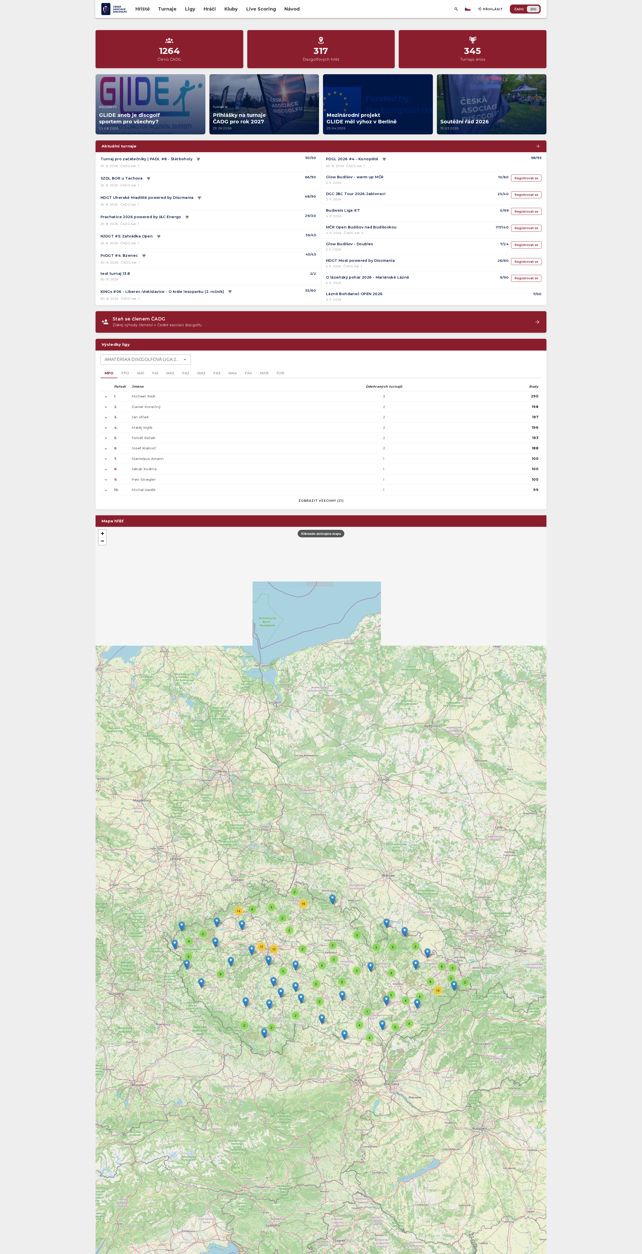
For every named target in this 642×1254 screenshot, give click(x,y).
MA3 (201, 373)
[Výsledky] (198, 159)
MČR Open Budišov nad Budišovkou (361, 227)
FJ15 (280, 373)
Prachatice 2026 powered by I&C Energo (141, 217)
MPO (109, 373)
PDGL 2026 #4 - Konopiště (352, 159)
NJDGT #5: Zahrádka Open (127, 236)
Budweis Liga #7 (343, 210)
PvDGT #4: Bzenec (119, 255)
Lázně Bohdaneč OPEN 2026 (354, 294)
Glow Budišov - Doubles (349, 244)
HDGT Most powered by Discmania (360, 260)
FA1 (155, 373)
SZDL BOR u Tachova (121, 178)
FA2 (185, 373)
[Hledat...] (456, 9)
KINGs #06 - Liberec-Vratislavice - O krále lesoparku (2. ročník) (162, 291)
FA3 (216, 373)
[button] (342, 996)
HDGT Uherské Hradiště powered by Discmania (147, 197)
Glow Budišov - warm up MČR (354, 177)
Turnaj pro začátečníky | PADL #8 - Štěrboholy (146, 159)
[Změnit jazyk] (468, 9)
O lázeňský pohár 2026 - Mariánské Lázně (367, 277)
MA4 (232, 373)
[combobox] (146, 360)
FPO (125, 373)
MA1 (140, 373)
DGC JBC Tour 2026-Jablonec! (356, 194)
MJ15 (264, 373)
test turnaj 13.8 (115, 273)
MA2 (170, 373)
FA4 (248, 373)
